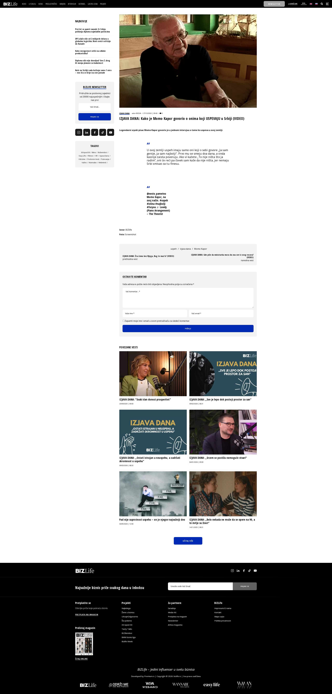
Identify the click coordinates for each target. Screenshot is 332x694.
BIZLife (138, 113)
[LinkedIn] (86, 132)
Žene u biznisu (128, 612)
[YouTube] (110, 132)
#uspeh (164, 200)
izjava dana (185, 248)
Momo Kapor (200, 248)
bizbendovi (102, 152)
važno (84, 162)
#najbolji (160, 204)
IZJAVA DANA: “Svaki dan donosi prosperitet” (145, 399)
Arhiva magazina (175, 624)
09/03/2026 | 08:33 (126, 465)
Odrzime (82, 159)
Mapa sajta (219, 616)
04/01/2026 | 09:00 (196, 462)
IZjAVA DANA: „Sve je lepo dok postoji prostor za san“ (220, 399)
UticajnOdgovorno (130, 616)
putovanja (105, 159)
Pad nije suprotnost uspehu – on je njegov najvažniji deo (152, 519)
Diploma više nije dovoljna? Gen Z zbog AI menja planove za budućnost (92, 61)
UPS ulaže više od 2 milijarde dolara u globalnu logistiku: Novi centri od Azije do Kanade (93, 41)
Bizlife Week (127, 641)
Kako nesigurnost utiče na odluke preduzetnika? (90, 52)
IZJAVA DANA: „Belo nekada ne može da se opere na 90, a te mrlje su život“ (222, 521)
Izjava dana (124, 113)
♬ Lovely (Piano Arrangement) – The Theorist (158, 210)
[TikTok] (102, 132)
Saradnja (172, 608)
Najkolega (126, 608)
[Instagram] (78, 132)
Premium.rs (149, 676)
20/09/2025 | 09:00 (126, 404)
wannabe (92, 162)
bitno (94, 152)
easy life (82, 156)
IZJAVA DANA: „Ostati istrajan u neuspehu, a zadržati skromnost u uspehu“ (149, 459)
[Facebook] (94, 132)
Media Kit (172, 612)
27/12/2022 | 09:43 (150, 113)
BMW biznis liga (129, 637)
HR (96, 156)
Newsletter (173, 620)
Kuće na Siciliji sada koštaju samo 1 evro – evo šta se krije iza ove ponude (93, 71)
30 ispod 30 (85, 152)
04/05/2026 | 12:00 (126, 524)
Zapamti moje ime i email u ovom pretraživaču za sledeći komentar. (157, 320)
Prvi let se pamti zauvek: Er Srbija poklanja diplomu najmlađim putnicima (92, 30)
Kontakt (217, 612)
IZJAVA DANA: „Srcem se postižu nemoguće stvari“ (218, 458)
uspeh (174, 248)
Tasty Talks (127, 629)
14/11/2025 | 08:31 (196, 527)
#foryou (151, 207)
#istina (151, 204)
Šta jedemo (127, 620)
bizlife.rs (177, 676)
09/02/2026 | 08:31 (196, 404)
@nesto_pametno (156, 193)
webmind (102, 162)
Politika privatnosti (222, 620)
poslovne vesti (93, 159)
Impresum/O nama (222, 608)
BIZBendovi (127, 633)
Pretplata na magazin (177, 616)
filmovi (90, 156)
